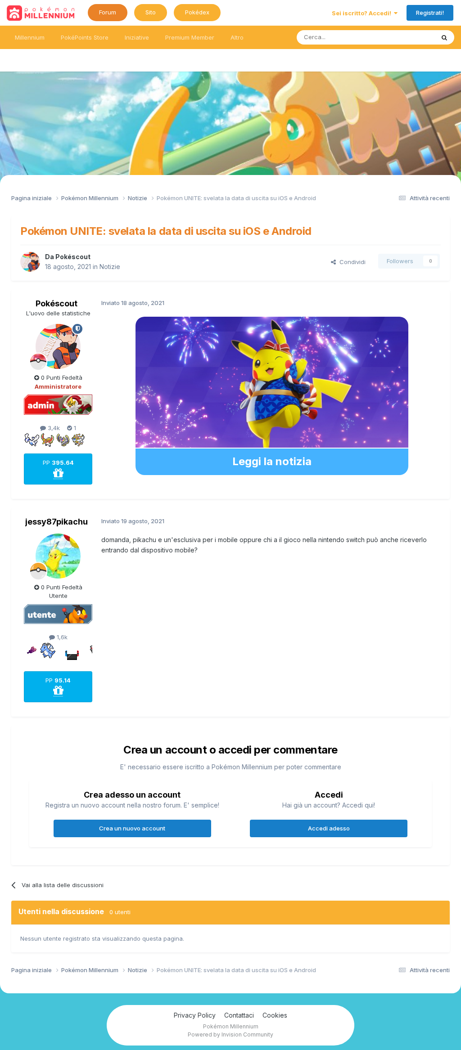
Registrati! (430, 12)
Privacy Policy (195, 1015)
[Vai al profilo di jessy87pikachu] (58, 556)
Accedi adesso (329, 828)
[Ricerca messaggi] (444, 37)
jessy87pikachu (56, 521)
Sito (150, 12)
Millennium (30, 37)
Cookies (274, 1015)
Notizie (109, 266)
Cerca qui (409, 37)
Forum (107, 12)
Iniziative (137, 37)
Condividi (351, 261)
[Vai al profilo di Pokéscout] (30, 262)
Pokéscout (72, 256)
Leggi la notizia (272, 461)
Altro (237, 37)
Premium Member (189, 37)
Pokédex (197, 12)
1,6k (61, 637)
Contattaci (239, 1015)
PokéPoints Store (84, 37)
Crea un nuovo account (132, 828)
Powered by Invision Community (230, 1034)
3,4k (53, 427)
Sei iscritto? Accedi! (363, 13)
